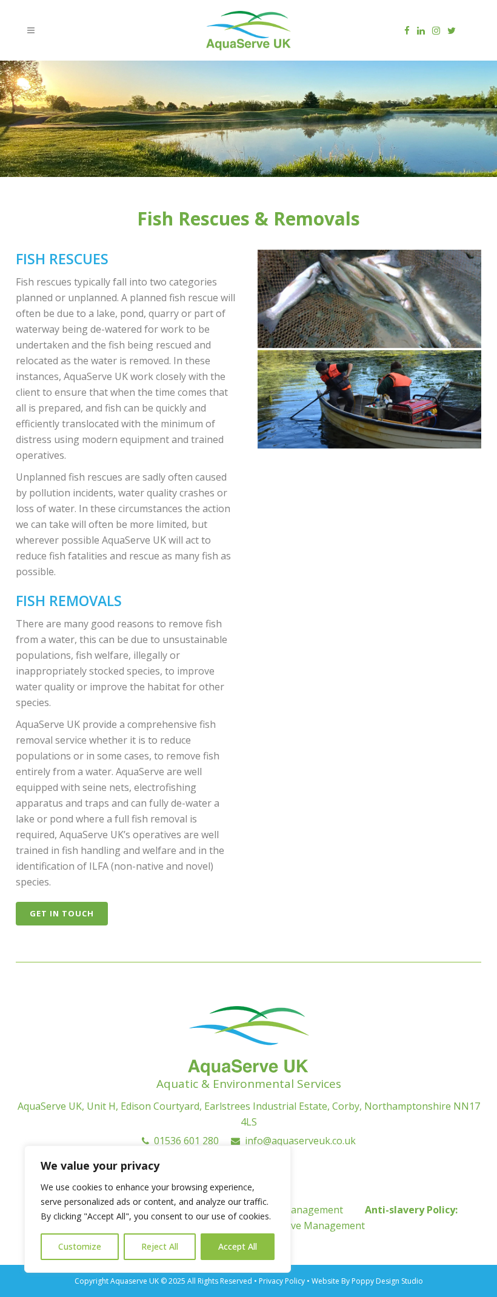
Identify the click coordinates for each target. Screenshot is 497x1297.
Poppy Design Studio (387, 1281)
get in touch (62, 913)
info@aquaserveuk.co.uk (298, 1140)
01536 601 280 (184, 1140)
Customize (79, 1246)
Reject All (159, 1246)
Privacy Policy (283, 1281)
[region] (157, 1209)
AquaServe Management (309, 1225)
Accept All (237, 1246)
